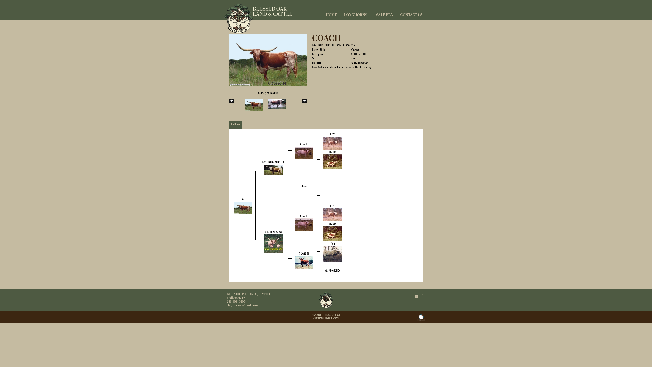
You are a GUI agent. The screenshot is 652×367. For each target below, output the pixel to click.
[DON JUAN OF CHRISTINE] (273, 170)
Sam (333, 244)
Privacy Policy (317, 314)
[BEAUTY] (332, 161)
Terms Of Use (330, 314)
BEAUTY (332, 152)
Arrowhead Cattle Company (358, 67)
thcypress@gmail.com (242, 305)
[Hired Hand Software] (421, 318)
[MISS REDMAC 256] (273, 243)
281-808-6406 (236, 301)
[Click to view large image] (268, 60)
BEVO (332, 134)
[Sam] (332, 253)
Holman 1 (304, 186)
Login (338, 314)
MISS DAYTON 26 (332, 270)
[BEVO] (332, 143)
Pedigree (235, 124)
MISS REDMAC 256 (346, 45)
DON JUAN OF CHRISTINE (323, 45)
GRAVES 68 (304, 253)
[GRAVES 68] (304, 262)
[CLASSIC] (304, 153)
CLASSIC (304, 144)
